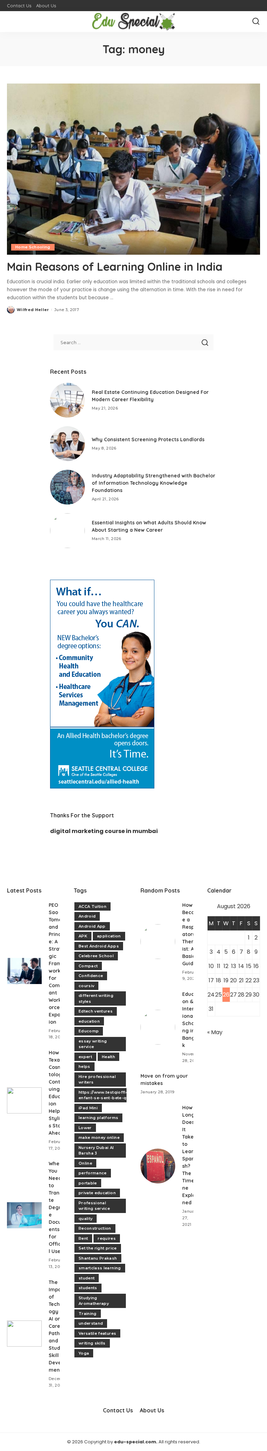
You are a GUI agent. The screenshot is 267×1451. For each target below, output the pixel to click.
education (89, 1021)
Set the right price (98, 1248)
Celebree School (96, 955)
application (109, 936)
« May (214, 1032)
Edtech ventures (96, 1011)
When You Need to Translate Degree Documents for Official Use (57, 1207)
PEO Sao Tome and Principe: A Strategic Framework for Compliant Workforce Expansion (57, 963)
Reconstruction (95, 1228)
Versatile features (97, 1333)
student (87, 1278)
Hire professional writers (97, 1079)
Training (88, 1313)
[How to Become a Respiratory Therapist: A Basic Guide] (157, 941)
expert (85, 1056)
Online (85, 1163)
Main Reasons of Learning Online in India (114, 266)
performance (93, 1173)
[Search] (256, 21)
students (88, 1287)
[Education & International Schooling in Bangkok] (157, 1027)
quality (85, 1218)
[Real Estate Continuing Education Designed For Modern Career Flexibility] (67, 400)
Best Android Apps (99, 946)
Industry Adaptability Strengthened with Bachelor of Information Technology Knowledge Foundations (153, 483)
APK (83, 936)
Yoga (84, 1353)
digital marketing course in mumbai (104, 831)
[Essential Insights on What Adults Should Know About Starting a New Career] (67, 530)
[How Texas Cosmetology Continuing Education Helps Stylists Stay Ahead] (24, 1100)
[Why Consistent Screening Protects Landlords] (67, 443)
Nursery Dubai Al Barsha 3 (96, 1150)
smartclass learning (100, 1268)
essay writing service (93, 1044)
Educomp (89, 1031)
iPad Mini (88, 1107)
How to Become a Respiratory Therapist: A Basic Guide (191, 934)
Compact (88, 966)
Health (108, 1056)
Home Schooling (32, 247)
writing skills (92, 1343)
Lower (85, 1127)
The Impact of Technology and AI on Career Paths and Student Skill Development (59, 1326)
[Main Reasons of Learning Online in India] (133, 169)
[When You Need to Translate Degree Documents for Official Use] (24, 1215)
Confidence (91, 975)
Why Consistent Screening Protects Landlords (148, 439)
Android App (92, 926)
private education (97, 1192)
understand (91, 1323)
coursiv (86, 985)
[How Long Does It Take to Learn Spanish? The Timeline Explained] (157, 1166)
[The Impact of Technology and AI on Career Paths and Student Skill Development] (24, 1334)
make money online (99, 1137)
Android (87, 916)
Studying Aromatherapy (94, 1300)
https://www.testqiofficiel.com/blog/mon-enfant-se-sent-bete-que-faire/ (123, 1095)
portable (88, 1183)
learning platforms (98, 1117)
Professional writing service (94, 1205)
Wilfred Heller (33, 309)
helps (84, 1066)
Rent (83, 1238)
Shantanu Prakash (98, 1258)
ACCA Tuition (92, 906)
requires (107, 1238)
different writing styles (96, 998)
